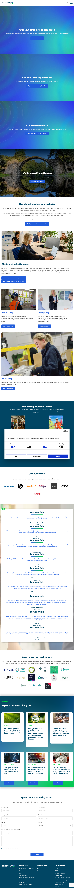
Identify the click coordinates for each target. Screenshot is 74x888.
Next (9, 220)
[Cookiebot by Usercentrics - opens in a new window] (62, 431)
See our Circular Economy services (13, 517)
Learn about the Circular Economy (13, 520)
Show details (62, 452)
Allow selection (37, 456)
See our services (8, 565)
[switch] (29, 447)
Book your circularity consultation (37, 463)
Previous (4, 220)
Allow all (58, 456)
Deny (16, 456)
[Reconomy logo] (7, 2)
